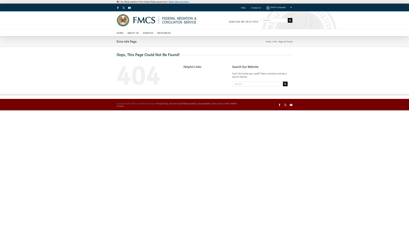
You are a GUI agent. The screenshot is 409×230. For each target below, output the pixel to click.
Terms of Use (217, 103)
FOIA (227, 103)
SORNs (234, 103)
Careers (120, 106)
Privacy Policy (162, 103)
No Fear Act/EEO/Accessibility (183, 103)
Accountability (204, 103)
